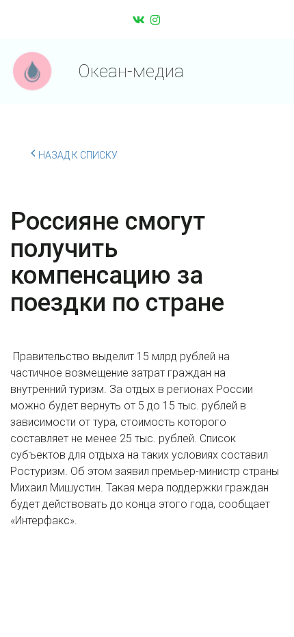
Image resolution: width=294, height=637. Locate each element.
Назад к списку (78, 155)
